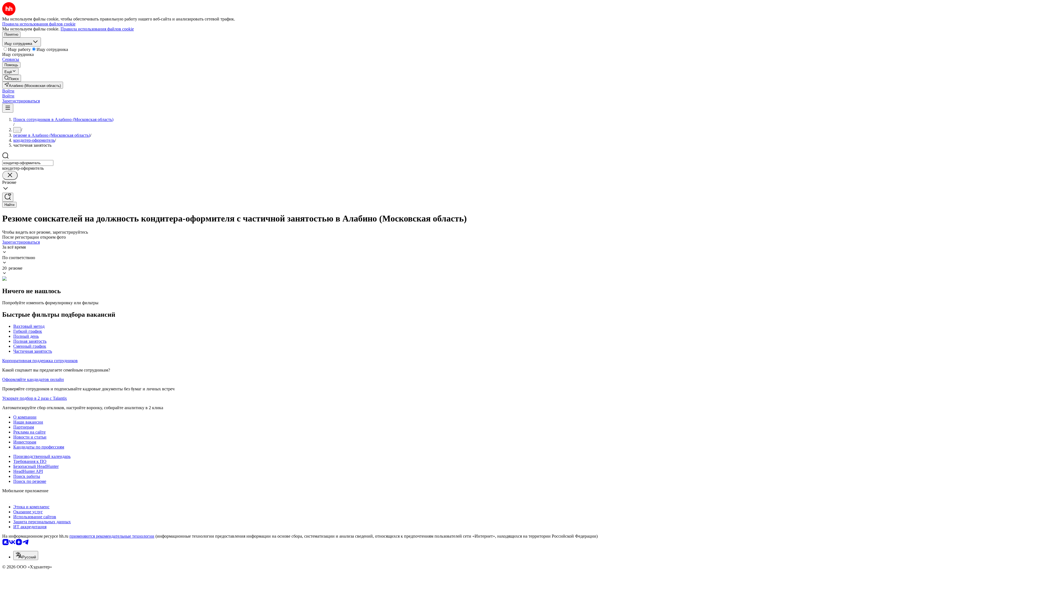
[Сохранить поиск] (7, 197)
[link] (11, 78)
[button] (8, 91)
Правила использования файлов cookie (97, 29)
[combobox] (27, 163)
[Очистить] (10, 175)
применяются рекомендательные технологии (111, 536)
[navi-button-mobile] (7, 108)
